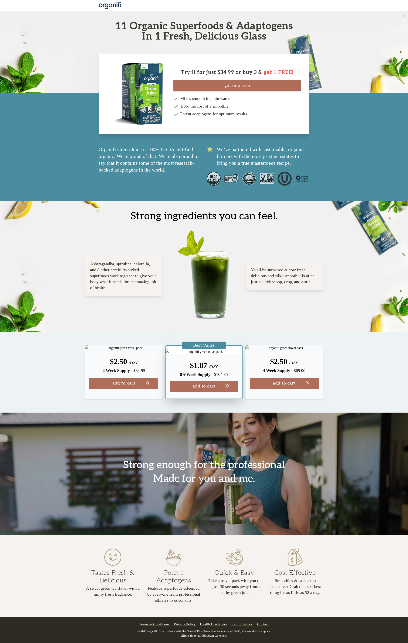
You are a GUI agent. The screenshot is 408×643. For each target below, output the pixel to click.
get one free (237, 85)
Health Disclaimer (213, 624)
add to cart (123, 383)
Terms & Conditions (154, 624)
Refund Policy (242, 624)
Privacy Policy (185, 624)
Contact (263, 624)
